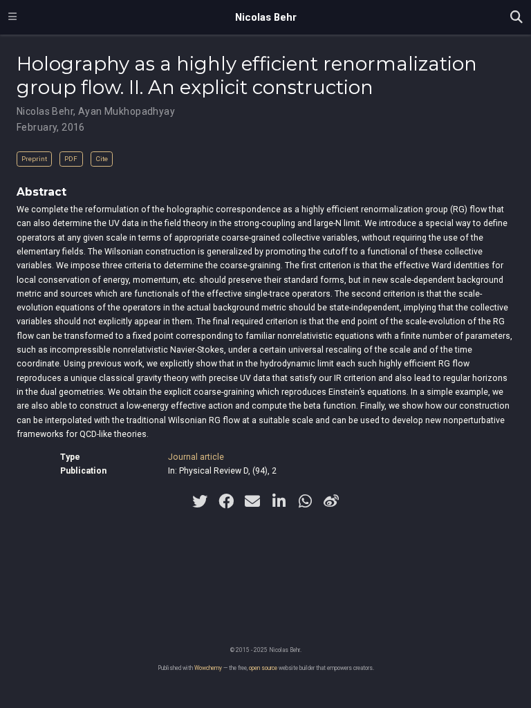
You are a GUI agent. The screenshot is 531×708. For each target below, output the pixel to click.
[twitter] (199, 501)
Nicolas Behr (266, 17)
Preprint (34, 158)
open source (263, 667)
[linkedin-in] (278, 501)
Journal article (196, 457)
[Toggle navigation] (12, 17)
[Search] (516, 18)
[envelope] (252, 501)
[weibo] (331, 501)
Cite (101, 158)
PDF (70, 158)
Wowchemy (208, 667)
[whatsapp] (305, 501)
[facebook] (226, 501)
